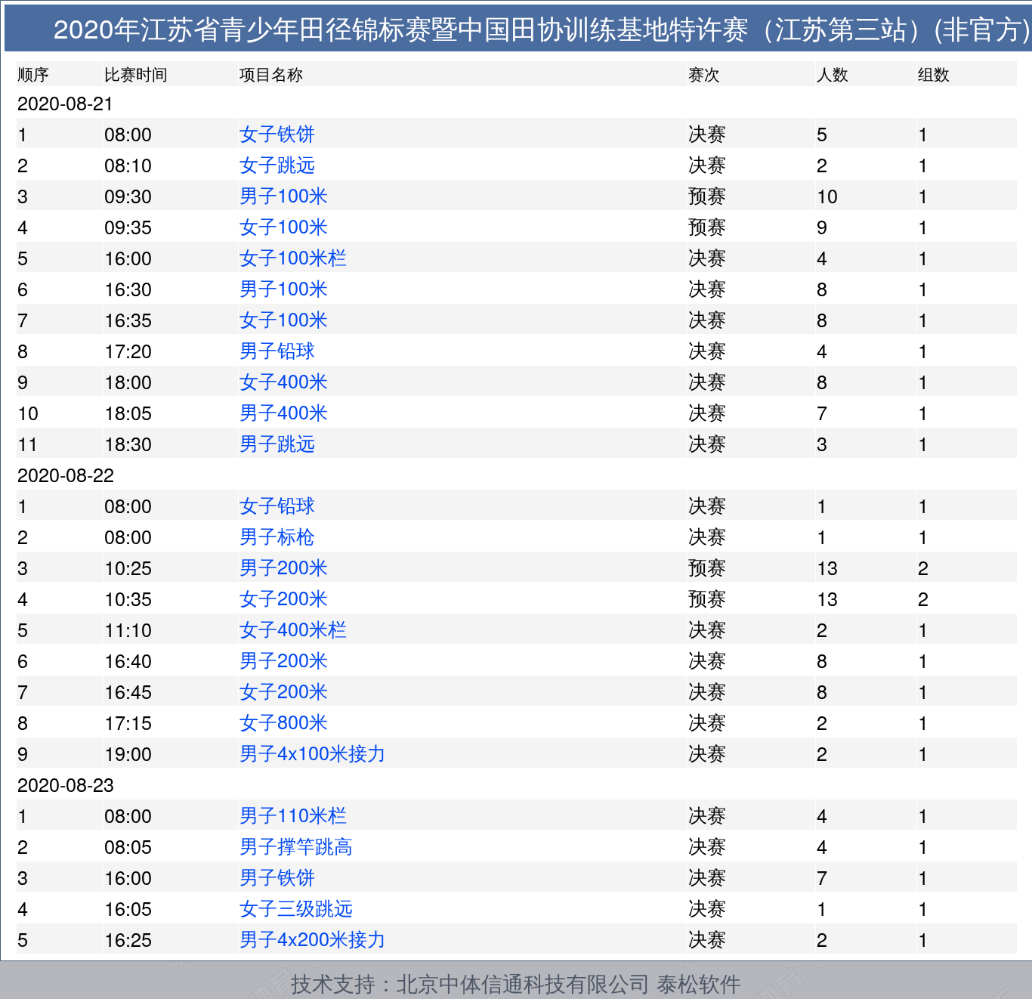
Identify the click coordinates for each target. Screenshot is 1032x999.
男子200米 (283, 566)
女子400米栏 (293, 628)
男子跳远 (277, 442)
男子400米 (283, 411)
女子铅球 (277, 504)
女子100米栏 (293, 256)
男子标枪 (277, 535)
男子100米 (283, 194)
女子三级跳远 (296, 906)
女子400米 (283, 380)
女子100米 (283, 225)
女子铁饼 (277, 132)
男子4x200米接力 (312, 937)
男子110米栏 (293, 813)
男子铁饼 (277, 875)
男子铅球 (277, 349)
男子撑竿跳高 (296, 844)
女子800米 (283, 721)
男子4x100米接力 (312, 751)
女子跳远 (277, 163)
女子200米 (283, 597)
